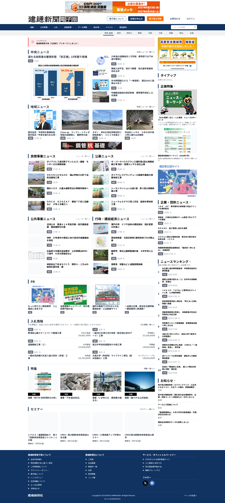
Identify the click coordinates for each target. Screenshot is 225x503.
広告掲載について (36, 481)
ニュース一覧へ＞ (83, 156)
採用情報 (90, 474)
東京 (119, 33)
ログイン (191, 18)
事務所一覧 (91, 466)
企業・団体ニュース (175, 202)
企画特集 (167, 86)
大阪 (160, 33)
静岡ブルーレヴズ (151, 470)
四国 (171, 33)
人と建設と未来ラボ (152, 463)
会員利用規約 (35, 459)
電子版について (116, 18)
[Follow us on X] (145, 483)
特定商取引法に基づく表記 (40, 463)
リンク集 (90, 477)
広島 (192, 33)
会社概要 (90, 463)
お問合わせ (175, 18)
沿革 (88, 470)
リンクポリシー (35, 477)
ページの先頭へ (190, 495)
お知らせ (167, 381)
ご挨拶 (89, 459)
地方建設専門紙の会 (152, 466)
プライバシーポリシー (38, 470)
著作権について (35, 474)
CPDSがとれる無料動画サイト (156, 459)
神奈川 (129, 33)
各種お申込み (136, 18)
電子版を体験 (155, 18)
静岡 (140, 33)
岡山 (181, 33)
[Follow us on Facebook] (152, 483)
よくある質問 (35, 484)
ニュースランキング (174, 261)
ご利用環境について (37, 466)
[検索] (195, 27)
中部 (150, 33)
